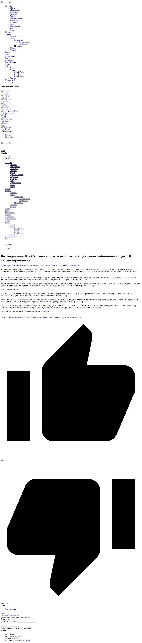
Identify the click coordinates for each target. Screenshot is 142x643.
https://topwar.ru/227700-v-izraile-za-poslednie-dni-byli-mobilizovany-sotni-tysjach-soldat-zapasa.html (45, 317)
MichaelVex (5, 93)
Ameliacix (4, 105)
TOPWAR (47, 311)
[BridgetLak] (6, 99)
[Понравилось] (71, 458)
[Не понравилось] (71, 601)
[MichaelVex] (6, 91)
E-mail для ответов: (8, 621)
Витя (3, 605)
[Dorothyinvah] (6, 107)
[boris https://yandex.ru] (9, 111)
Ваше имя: (5, 619)
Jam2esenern (5, 121)
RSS (2, 613)
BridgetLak (5, 101)
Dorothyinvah (6, 109)
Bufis (13, 634)
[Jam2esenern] (6, 119)
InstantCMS (19, 636)
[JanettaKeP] (6, 95)
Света (3, 125)
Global (27, 640)
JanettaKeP (5, 97)
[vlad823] (4, 115)
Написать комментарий (10, 615)
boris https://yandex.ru (8, 113)
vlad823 (4, 117)
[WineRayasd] (6, 127)
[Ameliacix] (5, 103)
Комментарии (10, 609)
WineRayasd (5, 129)
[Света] (4, 123)
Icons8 (16, 638)
